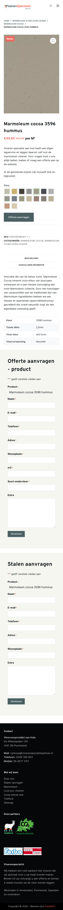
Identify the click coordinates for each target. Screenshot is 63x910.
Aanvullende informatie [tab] (31, 265)
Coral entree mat (13, 794)
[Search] (51, 6)
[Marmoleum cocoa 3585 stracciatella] (7, 191)
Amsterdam (26, 890)
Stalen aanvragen (18, 228)
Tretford (8, 798)
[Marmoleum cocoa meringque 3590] (29, 198)
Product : (13, 386)
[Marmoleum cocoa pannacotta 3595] (51, 198)
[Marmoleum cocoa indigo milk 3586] (14, 198)
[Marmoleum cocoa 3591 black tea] (21, 191)
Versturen (16, 533)
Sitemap (8, 802)
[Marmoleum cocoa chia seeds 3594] (29, 191)
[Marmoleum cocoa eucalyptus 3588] (7, 198)
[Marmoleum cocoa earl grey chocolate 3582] (51, 191)
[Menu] (57, 5)
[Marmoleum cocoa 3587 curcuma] (14, 191)
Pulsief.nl (50, 906)
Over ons (9, 778)
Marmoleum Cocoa (32, 240)
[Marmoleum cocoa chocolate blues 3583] (43, 191)
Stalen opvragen (13, 782)
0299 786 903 (24, 757)
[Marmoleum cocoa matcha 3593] (21, 198)
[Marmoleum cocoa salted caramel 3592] (7, 206)
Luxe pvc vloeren (14, 790)
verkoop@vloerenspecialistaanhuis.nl (31, 753)
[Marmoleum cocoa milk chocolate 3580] (36, 198)
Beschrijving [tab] (31, 258)
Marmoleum (10, 786)
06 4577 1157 (21, 761)
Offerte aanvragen (18, 217)
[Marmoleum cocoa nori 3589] (43, 198)
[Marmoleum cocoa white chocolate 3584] (14, 206)
